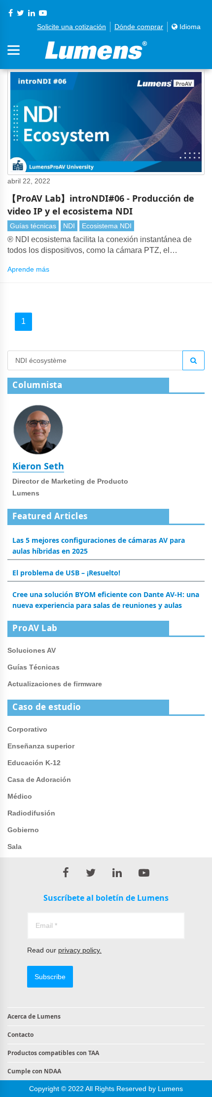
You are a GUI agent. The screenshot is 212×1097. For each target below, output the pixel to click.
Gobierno (23, 830)
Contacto (20, 1034)
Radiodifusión (31, 813)
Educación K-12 (34, 763)
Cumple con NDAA (34, 1071)
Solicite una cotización (71, 27)
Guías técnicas (33, 226)
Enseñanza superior (40, 746)
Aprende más (28, 269)
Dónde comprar (138, 27)
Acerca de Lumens (34, 1016)
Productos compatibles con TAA (53, 1053)
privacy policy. (80, 950)
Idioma (189, 27)
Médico (19, 796)
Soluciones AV (31, 650)
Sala (14, 846)
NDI (69, 226)
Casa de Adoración (39, 779)
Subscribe (50, 977)
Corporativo (27, 729)
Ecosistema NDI (107, 226)
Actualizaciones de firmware (54, 684)
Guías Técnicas (33, 667)
